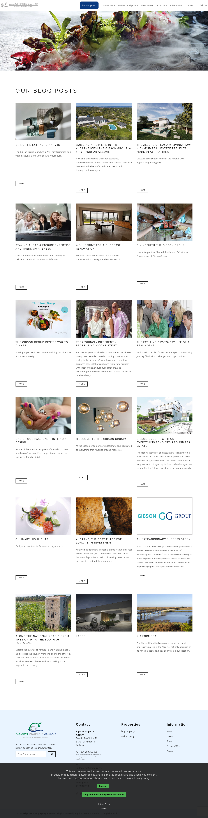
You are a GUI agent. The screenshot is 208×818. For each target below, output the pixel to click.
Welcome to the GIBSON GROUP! (101, 439)
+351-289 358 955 (87, 751)
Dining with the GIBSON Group (161, 245)
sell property (127, 736)
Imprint (104, 809)
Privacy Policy (104, 804)
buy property (128, 731)
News (169, 731)
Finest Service (147, 5)
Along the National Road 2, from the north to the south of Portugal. (42, 639)
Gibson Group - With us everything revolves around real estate (164, 442)
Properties (108, 5)
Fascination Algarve (127, 5)
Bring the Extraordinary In (38, 144)
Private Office (176, 5)
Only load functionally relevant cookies (104, 794)
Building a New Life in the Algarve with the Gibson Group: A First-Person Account (103, 148)
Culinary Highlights (32, 539)
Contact (189, 5)
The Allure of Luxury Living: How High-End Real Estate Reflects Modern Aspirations (164, 148)
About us (161, 5)
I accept (103, 786)
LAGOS (81, 636)
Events (170, 736)
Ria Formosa (147, 636)
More (21, 183)
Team (169, 741)
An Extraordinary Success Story (164, 539)
